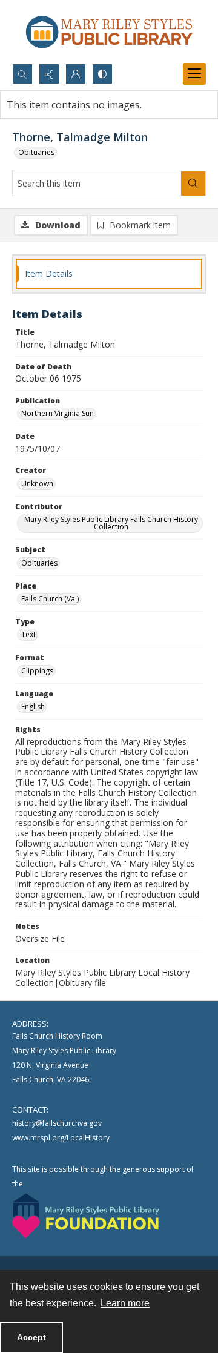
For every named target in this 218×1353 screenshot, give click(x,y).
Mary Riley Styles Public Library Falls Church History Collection (111, 523)
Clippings (37, 671)
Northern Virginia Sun (57, 413)
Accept (31, 1337)
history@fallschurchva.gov (57, 1123)
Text (28, 634)
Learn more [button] (125, 1303)
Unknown (37, 483)
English (33, 706)
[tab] (109, 274)
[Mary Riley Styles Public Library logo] (109, 32)
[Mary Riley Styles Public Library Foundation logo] (85, 1215)
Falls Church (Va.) (50, 599)
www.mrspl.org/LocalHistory (61, 1138)
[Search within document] (193, 183)
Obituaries (36, 152)
